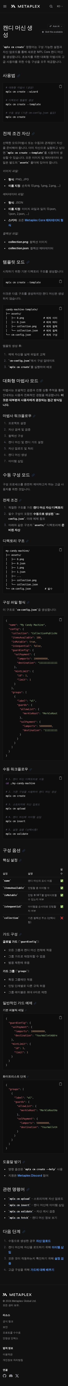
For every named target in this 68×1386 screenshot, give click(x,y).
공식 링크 (8, 1321)
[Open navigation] (5, 6)
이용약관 (8, 1354)
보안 (5, 1326)
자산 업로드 (43, 1241)
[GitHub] (4, 1376)
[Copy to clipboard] (60, 86)
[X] (17, 1376)
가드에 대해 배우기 (42, 1269)
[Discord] (11, 1376)
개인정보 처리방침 (13, 1359)
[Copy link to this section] (18, 75)
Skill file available (54, 32)
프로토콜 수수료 (12, 1332)
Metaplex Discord (30, 1175)
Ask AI (56, 26)
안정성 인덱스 (10, 1338)
